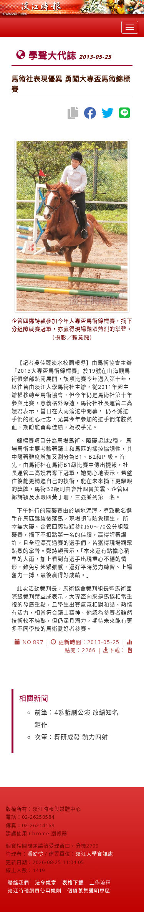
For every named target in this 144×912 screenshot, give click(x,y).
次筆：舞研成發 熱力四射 (71, 737)
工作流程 (100, 882)
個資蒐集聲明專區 (88, 890)
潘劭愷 (35, 853)
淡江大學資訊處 (94, 853)
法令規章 (45, 882)
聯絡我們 (18, 882)
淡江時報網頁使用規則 (34, 890)
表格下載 (73, 882)
